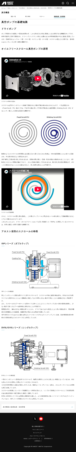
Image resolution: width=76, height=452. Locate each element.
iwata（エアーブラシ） (31, 438)
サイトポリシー (37, 429)
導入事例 (27, 16)
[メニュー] (73, 3)
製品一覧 (13, 16)
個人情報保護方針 (37, 426)
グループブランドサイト (37, 436)
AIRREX (37, 441)
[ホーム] (7, 3)
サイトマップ (37, 432)
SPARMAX (47, 438)
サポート (42, 16)
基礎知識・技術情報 (59, 16)
